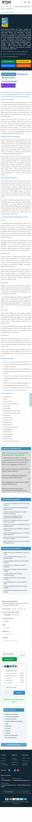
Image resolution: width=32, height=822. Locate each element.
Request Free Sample (23, 65)
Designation (5, 631)
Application (8, 726)
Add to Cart (8, 692)
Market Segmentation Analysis (14, 721)
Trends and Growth (10, 719)
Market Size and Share (11, 714)
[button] (22, 2)
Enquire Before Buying (23, 61)
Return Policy (25, 761)
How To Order (26, 758)
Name (3, 625)
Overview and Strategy (11, 716)
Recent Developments (11, 735)
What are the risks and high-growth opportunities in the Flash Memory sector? (14, 490)
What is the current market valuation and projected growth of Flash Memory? (15, 454)
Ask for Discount (8, 61)
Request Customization (8, 65)
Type (6, 723)
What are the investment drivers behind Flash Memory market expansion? (15, 470)
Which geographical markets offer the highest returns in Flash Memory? (16, 483)
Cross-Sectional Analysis (15, 673)
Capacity (8, 730)
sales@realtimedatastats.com (21, 780)
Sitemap (3, 761)
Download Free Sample (14, 745)
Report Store (9, 6)
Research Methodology (4, 764)
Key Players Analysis (11, 737)
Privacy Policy (15, 762)
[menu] (29, 2)
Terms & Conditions (14, 759)
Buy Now (19, 693)
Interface (8, 733)
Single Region (15, 678)
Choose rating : (6, 609)
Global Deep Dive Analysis (15, 675)
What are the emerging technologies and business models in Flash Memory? (14, 476)
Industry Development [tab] (10, 81)
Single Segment (15, 680)
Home (2, 6)
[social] (5, 666)
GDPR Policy (15, 765)
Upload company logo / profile (10, 612)
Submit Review (8, 659)
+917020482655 (6, 780)
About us (3, 758)
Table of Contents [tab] (9, 78)
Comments (5, 637)
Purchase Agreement (25, 764)
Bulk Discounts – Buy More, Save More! (13, 700)
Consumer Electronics (12, 56)
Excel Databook (15, 682)
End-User (8, 728)
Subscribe (26, 791)
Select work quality (7, 618)
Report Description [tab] (9, 74)
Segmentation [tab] (23, 74)
